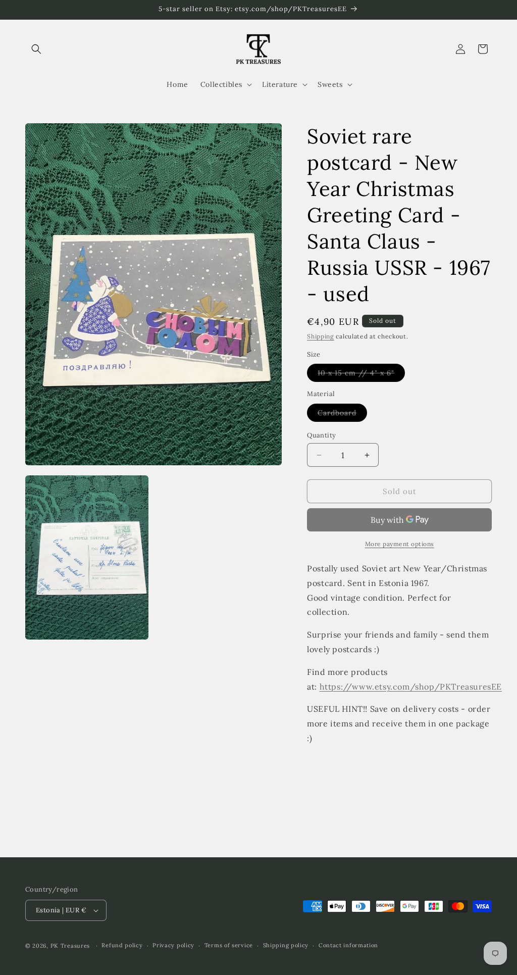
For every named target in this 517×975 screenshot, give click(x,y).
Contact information (348, 945)
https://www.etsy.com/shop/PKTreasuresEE (411, 686)
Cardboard (342, 415)
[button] (36, 49)
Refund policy (121, 945)
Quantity (321, 435)
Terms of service (228, 945)
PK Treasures (70, 945)
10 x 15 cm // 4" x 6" (361, 375)
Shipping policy (286, 945)
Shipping (320, 336)
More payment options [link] (399, 544)
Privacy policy (173, 945)
